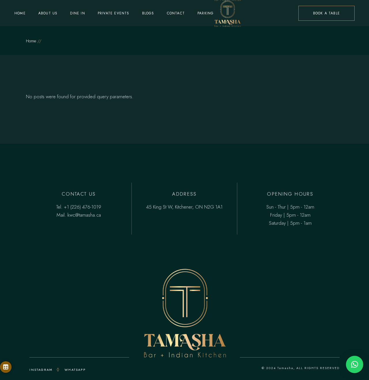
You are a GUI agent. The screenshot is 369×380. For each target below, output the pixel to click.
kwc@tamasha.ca (84, 214)
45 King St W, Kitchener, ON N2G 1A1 (184, 206)
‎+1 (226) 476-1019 (82, 206)
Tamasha (285, 368)
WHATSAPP (75, 369)
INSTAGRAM (40, 369)
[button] (354, 364)
